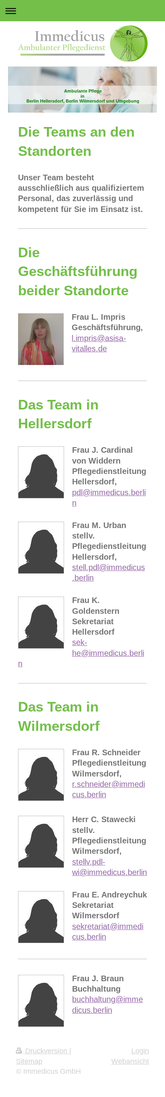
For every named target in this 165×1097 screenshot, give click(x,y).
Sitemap (29, 1061)
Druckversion (46, 1051)
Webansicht (130, 1061)
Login (140, 1051)
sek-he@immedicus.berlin (81, 653)
